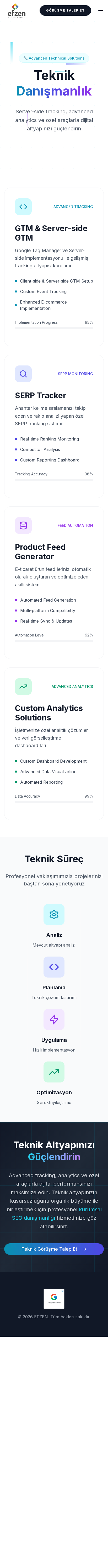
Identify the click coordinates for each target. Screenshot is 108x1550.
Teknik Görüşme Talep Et (49, 1249)
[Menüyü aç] (101, 10)
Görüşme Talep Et (65, 10)
